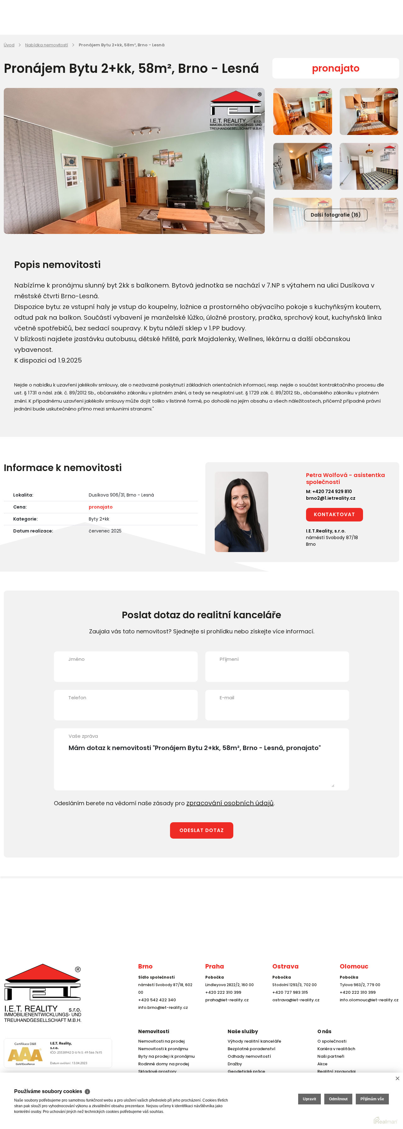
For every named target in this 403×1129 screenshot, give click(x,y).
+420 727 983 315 (288, 1003)
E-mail (227, 697)
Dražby (234, 1064)
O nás (324, 1031)
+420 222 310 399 (221, 1003)
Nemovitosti (153, 1031)
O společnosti (330, 1041)
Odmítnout (338, 1099)
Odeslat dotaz (201, 829)
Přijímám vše (372, 1099)
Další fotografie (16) (336, 215)
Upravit (309, 1099)
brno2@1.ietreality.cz (330, 498)
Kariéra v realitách (334, 1048)
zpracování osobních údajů (225, 802)
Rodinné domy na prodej (161, 1064)
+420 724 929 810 (332, 491)
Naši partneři (329, 1056)
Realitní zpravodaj (334, 1071)
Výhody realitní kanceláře (252, 1041)
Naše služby (243, 1031)
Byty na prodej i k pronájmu (164, 1056)
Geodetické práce (245, 1071)
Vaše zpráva (83, 736)
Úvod (9, 45)
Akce (321, 1064)
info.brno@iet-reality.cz (161, 1018)
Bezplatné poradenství (250, 1048)
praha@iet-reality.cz (225, 1011)
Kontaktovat (334, 514)
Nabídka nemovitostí (46, 45)
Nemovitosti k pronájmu (161, 1048)
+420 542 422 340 (155, 1011)
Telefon (77, 697)
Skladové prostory (155, 1071)
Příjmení (229, 659)
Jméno (76, 659)
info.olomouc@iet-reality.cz (367, 1011)
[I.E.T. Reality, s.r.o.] (35, 997)
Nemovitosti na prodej (160, 1041)
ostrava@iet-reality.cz (294, 1011)
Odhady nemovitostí (248, 1056)
